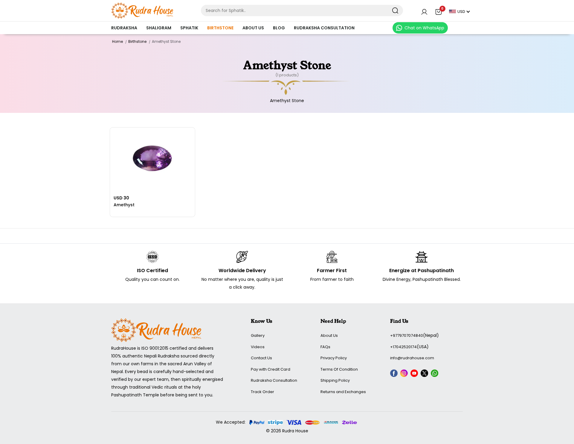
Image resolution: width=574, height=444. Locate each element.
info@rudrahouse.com (412, 358)
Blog (279, 28)
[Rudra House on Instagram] (404, 374)
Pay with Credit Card (270, 369)
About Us (253, 28)
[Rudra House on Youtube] (414, 374)
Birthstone (220, 28)
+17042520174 (403, 347)
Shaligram (158, 28)
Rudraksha (124, 28)
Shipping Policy (335, 380)
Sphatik (189, 28)
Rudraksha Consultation (324, 28)
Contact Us (261, 358)
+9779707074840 (406, 335)
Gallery (258, 335)
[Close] (395, 10)
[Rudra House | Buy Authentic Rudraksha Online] (142, 10)
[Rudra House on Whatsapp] (435, 374)
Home (117, 41)
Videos (258, 347)
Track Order (262, 392)
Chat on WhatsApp (424, 28)
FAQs (325, 347)
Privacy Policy (333, 358)
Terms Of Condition (339, 369)
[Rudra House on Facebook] (394, 374)
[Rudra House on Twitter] (425, 374)
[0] (439, 12)
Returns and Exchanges (343, 392)
